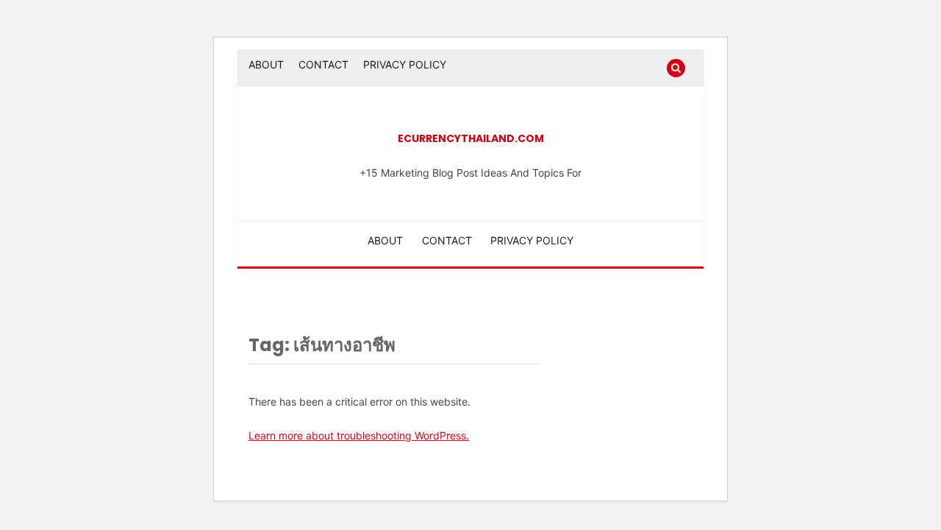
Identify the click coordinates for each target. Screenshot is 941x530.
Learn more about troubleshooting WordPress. (358, 435)
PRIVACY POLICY (404, 64)
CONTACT (323, 64)
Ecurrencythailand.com (471, 138)
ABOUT (266, 64)
